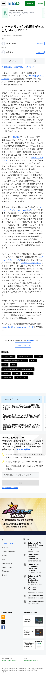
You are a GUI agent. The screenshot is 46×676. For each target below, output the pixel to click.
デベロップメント (8, 356)
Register (30, 3)
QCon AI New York (35, 596)
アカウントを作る (8, 544)
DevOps (38, 356)
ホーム (4, 540)
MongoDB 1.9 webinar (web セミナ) (17, 327)
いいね (14, 61)
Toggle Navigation (3, 3)
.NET (5, 365)
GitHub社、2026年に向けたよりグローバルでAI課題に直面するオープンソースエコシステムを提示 (21, 427)
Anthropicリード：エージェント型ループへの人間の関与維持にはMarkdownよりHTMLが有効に (21, 417)
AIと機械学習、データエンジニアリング (15, 360)
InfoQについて (7, 567)
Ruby (33, 360)
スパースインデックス (31, 263)
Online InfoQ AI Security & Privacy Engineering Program (35, 546)
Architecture (21, 377)
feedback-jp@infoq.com (9, 660)
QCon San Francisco (32, 589)
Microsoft (31, 340)
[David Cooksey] (3, 44)
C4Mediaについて (8, 571)
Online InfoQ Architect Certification (33, 557)
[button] (20, 483)
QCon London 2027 (36, 601)
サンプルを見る (23, 449)
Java (13, 365)
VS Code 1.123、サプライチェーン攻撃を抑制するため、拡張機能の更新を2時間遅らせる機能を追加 (21, 407)
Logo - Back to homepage (14, 3)
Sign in (40, 3)
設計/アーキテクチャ (25, 356)
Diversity (5, 575)
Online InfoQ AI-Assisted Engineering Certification (34, 579)
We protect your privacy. (10, 488)
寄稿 (3, 559)
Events (4, 555)
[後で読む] (35, 61)
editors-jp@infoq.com (31, 660)
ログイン (5, 548)
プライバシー (5, 672)
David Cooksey (11, 44)
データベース (7, 377)
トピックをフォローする (23, 345)
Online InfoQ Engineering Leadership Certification (33, 567)
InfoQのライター (8, 563)
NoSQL (16, 137)
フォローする (40, 43)
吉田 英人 (9, 52)
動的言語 (6, 373)
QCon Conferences (8, 552)
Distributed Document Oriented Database (18, 369)
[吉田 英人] (3, 52)
